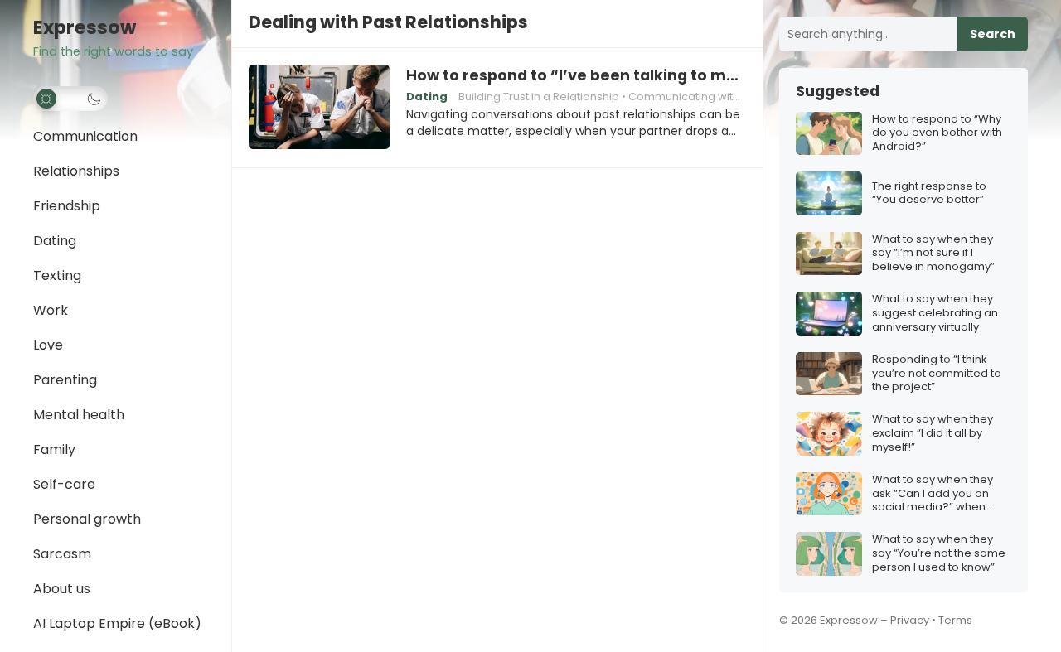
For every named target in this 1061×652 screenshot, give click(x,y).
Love (48, 345)
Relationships (76, 171)
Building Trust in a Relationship (538, 96)
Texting (57, 275)
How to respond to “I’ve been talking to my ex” (576, 75)
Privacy (909, 620)
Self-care (64, 484)
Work (50, 310)
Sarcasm (62, 553)
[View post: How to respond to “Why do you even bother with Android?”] (829, 134)
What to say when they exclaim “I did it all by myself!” (932, 434)
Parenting (65, 379)
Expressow (84, 28)
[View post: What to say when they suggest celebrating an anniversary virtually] (829, 314)
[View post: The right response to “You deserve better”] (829, 193)
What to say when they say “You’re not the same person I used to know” (938, 554)
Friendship (66, 205)
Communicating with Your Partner (718, 96)
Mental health (78, 414)
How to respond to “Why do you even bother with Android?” (937, 134)
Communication (85, 136)
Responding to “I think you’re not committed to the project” (936, 374)
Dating (54, 240)
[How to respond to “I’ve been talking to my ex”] (319, 108)
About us (61, 588)
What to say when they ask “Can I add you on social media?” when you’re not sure (932, 494)
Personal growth (87, 519)
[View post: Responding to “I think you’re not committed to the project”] (829, 374)
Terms (955, 620)
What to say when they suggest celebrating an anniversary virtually (935, 313)
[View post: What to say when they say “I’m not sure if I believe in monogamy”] (829, 254)
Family (54, 449)
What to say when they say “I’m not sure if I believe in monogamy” (933, 254)
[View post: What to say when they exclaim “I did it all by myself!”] (829, 434)
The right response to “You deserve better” (929, 194)
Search (992, 34)
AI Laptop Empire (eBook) (117, 623)
